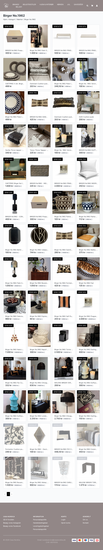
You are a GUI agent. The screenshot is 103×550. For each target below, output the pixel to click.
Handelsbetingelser (40, 523)
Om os (85, 520)
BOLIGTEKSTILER (29, 4)
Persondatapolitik (39, 520)
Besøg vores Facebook (12, 526)
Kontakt (86, 523)
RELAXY (19, 7)
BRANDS (16, 4)
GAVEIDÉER (78, 4)
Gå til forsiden (8, 520)
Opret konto (65, 523)
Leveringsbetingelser (41, 526)
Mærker (20, 19)
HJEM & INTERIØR (46, 4)
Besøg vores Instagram (12, 523)
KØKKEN (60, 4)
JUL (68, 4)
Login (63, 520)
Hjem (5, 19)
